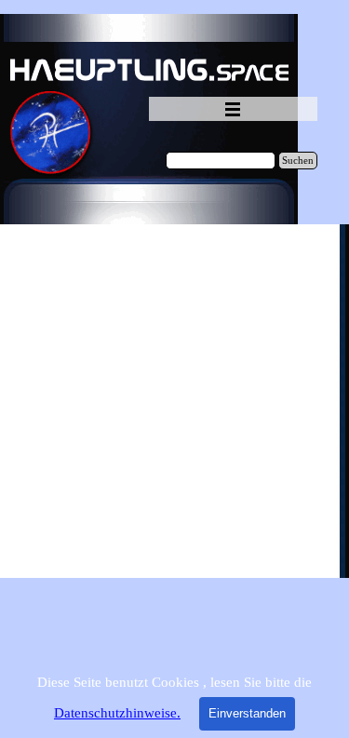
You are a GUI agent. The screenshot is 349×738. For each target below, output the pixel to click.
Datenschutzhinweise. (117, 712)
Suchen (298, 160)
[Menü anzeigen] (233, 109)
